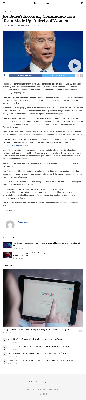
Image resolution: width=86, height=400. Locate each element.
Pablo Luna (9, 26)
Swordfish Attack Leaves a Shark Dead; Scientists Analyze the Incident (36, 339)
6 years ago (18, 248)
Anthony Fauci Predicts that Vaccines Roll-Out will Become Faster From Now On (40, 360)
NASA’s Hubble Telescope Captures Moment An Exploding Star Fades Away (38, 353)
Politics (11, 11)
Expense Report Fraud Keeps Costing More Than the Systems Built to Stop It (38, 346)
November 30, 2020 (24, 26)
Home (5, 11)
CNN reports (27, 93)
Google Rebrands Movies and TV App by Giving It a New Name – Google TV (37, 330)
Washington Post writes (20, 145)
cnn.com (12, 210)
